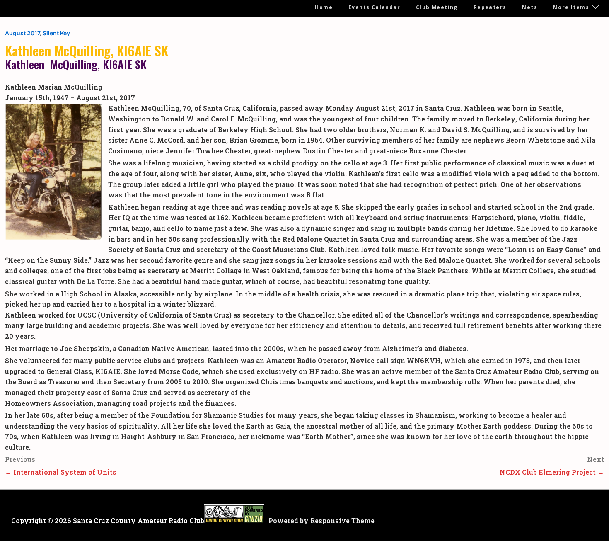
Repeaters (490, 7)
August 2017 (22, 32)
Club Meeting (437, 7)
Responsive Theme (342, 520)
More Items (571, 7)
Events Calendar (374, 7)
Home (324, 7)
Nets (529, 7)
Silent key (56, 32)
